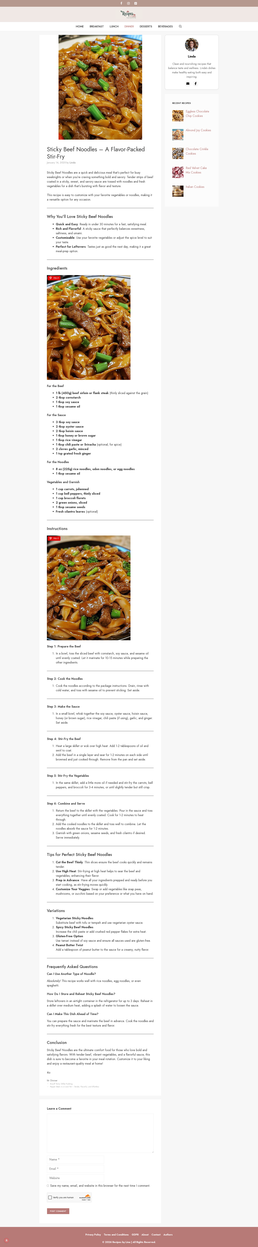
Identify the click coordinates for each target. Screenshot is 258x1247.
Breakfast (97, 26)
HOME (80, 26)
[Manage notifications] (6, 1240)
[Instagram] (128, 3)
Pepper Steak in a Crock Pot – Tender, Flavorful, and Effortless (74, 1086)
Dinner (129, 26)
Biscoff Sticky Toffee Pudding (61, 1083)
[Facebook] (121, 3)
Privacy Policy (93, 1234)
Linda (192, 56)
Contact (156, 1234)
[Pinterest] (136, 3)
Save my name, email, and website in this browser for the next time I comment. (100, 1186)
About (145, 1234)
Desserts (146, 26)
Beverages (165, 26)
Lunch (114, 26)
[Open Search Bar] (180, 26)
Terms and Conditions (116, 1234)
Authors (168, 1234)
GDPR (135, 1234)
